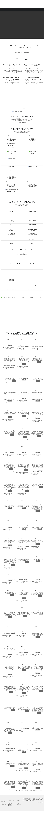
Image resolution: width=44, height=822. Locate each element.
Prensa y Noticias (18, 804)
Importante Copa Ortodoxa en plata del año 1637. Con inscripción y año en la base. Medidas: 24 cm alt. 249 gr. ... (24, 668)
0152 (36, 646)
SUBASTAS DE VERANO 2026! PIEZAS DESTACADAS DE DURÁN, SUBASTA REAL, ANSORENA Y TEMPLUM (32, 66)
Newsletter (17, 800)
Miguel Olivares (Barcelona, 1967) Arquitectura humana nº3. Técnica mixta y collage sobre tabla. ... (37, 360)
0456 (22, 626)
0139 (22, 462)
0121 (8, 590)
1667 (22, 778)
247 (36, 500)
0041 (22, 574)
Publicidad (17, 803)
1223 (22, 390)
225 (36, 556)
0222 (22, 664)
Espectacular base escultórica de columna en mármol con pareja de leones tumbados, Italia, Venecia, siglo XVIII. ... (23, 650)
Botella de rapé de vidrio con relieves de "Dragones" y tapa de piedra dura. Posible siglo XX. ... (37, 541)
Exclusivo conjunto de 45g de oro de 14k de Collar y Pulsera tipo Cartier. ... (37, 578)
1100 (8, 607)
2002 (22, 356)
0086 (8, 574)
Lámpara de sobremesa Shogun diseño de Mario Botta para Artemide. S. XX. (9, 764)
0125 (8, 684)
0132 (22, 410)
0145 (36, 702)
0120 (36, 574)
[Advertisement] (22, 96)
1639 (36, 778)
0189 (22, 339)
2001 (36, 356)
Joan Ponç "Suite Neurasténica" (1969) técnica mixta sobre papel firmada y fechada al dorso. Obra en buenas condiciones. (10, 746)
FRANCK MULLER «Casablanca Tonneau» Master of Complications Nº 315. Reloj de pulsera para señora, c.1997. (10, 450)
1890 (8, 778)
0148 (8, 626)
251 (22, 500)
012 (8, 722)
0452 (22, 684)
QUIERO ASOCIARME (22, 122)
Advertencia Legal (11, 800)
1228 (8, 390)
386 (8, 481)
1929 (36, 761)
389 (36, 462)
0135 (22, 702)
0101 (36, 446)
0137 (8, 446)
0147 (8, 702)
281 (8, 500)
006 (8, 742)
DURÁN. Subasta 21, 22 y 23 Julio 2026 (36, 750)
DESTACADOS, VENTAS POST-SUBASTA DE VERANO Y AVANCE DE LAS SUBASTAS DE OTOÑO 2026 (11, 66)
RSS (42, 803)
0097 (22, 446)
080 (36, 538)
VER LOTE (9, 345)
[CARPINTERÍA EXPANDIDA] (22, 299)
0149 (36, 684)
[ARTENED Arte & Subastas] (3, 1)
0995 (36, 626)
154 (36, 520)
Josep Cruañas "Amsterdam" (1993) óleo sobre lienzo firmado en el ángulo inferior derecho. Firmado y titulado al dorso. (23, 727)
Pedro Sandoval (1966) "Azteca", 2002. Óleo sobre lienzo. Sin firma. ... (37, 559)
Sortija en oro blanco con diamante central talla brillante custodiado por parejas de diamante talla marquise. (24, 450)
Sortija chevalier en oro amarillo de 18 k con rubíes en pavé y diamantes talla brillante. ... (10, 593)
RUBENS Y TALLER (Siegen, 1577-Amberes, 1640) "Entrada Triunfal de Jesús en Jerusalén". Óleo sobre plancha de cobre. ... (37, 612)
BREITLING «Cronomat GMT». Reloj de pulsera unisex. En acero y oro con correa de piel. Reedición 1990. (23, 413)
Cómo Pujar (10, 803)
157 (22, 520)
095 (22, 538)
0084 (8, 410)
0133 (36, 410)
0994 (36, 607)
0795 (22, 590)
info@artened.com (3, 801)
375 (22, 481)
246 (8, 520)
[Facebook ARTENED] (16, 1)
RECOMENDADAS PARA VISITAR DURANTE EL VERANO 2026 (11, 79)
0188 (36, 339)
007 (36, 722)
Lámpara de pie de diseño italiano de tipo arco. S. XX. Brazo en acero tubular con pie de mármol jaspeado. (37, 745)
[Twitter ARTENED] (8, 1)
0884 (22, 607)
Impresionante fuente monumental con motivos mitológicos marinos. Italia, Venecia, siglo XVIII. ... (38, 649)
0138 (8, 462)
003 (22, 742)
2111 (36, 375)
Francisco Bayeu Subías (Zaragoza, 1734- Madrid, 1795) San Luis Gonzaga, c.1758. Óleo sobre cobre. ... (37, 379)
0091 (22, 428)
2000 (22, 375)
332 (36, 481)
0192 (8, 339)
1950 (22, 761)
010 (22, 722)
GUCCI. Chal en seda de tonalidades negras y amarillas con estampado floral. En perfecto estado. (10, 343)
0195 (8, 356)
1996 (8, 761)
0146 (36, 664)
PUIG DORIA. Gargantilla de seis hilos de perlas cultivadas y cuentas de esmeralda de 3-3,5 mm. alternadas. (37, 450)
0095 (36, 428)
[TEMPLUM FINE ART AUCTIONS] (22, 111)
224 (22, 556)
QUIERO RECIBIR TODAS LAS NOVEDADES (22, 52)
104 (8, 538)
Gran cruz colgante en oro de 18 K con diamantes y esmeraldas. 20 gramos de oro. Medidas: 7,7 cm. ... (9, 578)
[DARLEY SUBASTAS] (22, 108)
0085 (8, 428)
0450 (36, 590)
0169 (8, 664)
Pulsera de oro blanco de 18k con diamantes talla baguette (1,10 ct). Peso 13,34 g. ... (23, 578)
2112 (8, 375)
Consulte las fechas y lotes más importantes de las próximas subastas (22, 41)
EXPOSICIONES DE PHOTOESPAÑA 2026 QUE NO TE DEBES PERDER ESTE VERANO (32, 79)
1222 (36, 390)
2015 (36, 742)
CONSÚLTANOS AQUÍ (22, 256)
